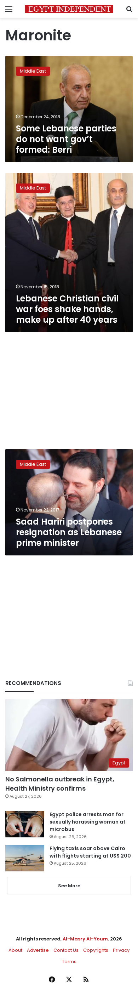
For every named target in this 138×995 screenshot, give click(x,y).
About (15, 950)
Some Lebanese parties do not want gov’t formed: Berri (66, 139)
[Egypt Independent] (69, 9)
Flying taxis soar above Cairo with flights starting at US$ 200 (90, 852)
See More (69, 885)
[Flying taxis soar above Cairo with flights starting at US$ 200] (24, 858)
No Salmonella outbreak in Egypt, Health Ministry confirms (59, 783)
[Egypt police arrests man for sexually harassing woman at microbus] (24, 824)
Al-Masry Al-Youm (85, 938)
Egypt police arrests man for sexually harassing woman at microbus (88, 822)
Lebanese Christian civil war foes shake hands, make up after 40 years (67, 309)
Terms (69, 961)
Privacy (121, 950)
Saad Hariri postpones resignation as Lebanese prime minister (69, 532)
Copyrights (95, 950)
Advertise (38, 950)
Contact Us (66, 950)
